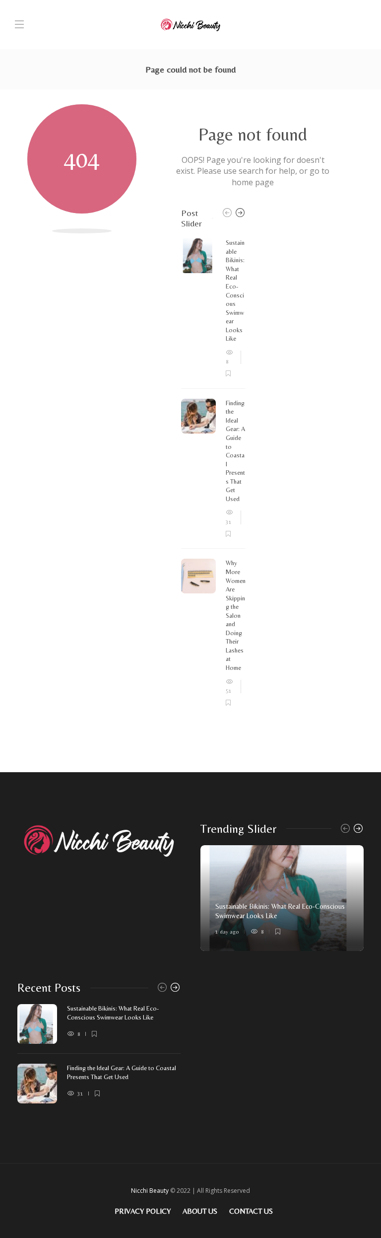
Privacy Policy (143, 1211)
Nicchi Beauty (150, 1190)
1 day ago (227, 932)
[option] (213, 472)
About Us (200, 1211)
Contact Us (251, 1211)
